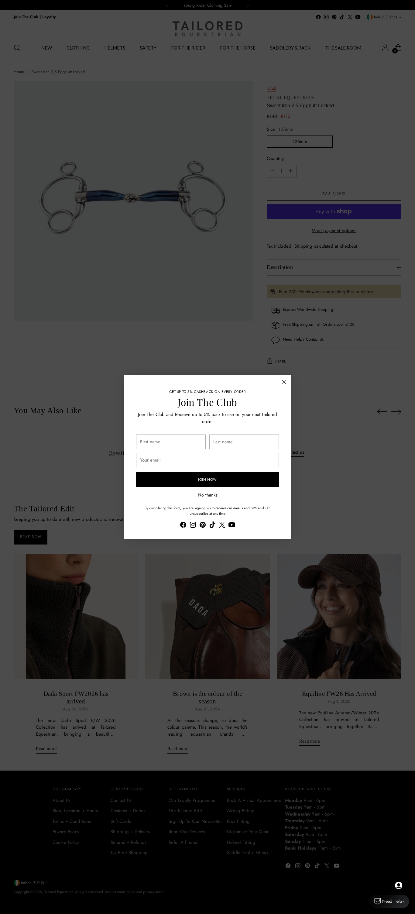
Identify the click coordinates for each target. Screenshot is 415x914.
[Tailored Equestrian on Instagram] (193, 526)
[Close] (284, 382)
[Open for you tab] (398, 885)
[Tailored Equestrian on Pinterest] (202, 526)
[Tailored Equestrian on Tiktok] (212, 526)
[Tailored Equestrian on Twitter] (222, 526)
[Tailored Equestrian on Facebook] (183, 526)
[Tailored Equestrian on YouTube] (231, 526)
